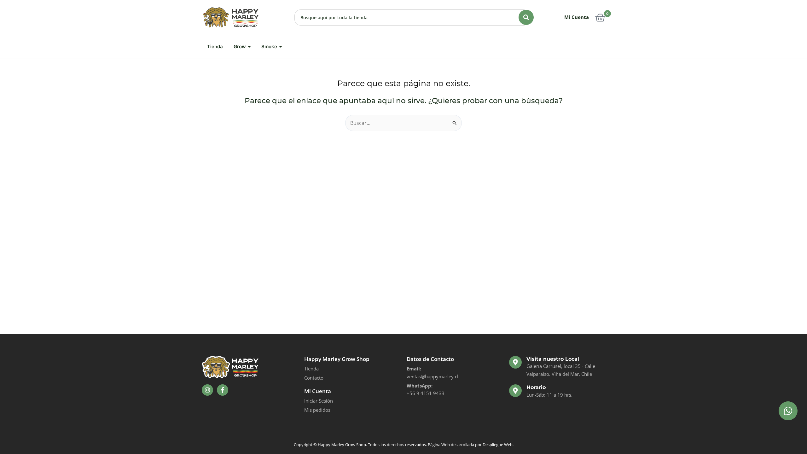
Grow (240, 46)
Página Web (439, 444)
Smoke (269, 46)
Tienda (215, 46)
